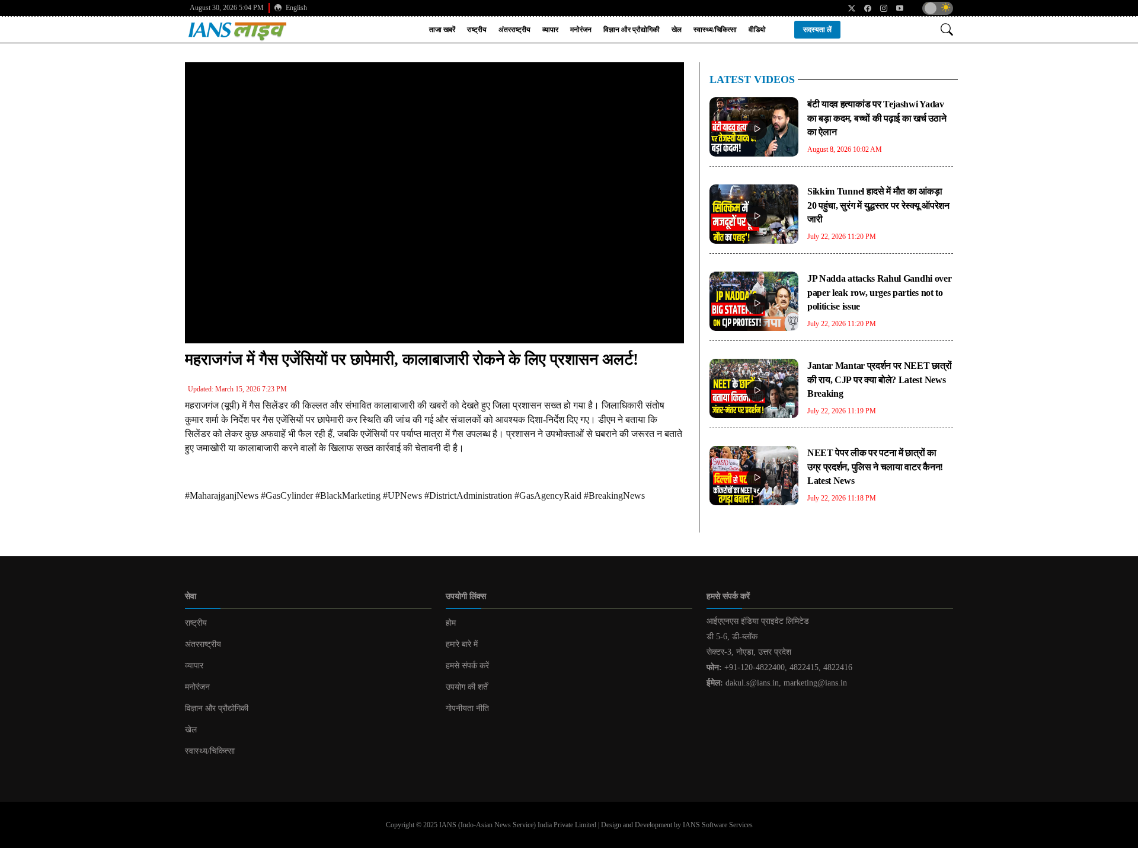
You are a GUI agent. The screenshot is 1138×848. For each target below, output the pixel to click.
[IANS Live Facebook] (863, 8)
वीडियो (757, 29)
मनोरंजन (581, 29)
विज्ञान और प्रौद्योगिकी (631, 29)
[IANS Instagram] (879, 8)
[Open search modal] (947, 29)
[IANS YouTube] (895, 8)
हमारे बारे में (462, 644)
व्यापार (550, 29)
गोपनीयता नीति (467, 708)
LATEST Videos (752, 79)
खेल (677, 29)
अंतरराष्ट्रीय (514, 29)
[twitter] (847, 8)
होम (451, 623)
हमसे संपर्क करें (467, 665)
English (295, 8)
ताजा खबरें (442, 29)
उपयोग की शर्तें (467, 687)
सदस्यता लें (817, 29)
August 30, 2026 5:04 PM (227, 8)
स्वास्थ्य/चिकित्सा (715, 29)
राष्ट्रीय (477, 29)
